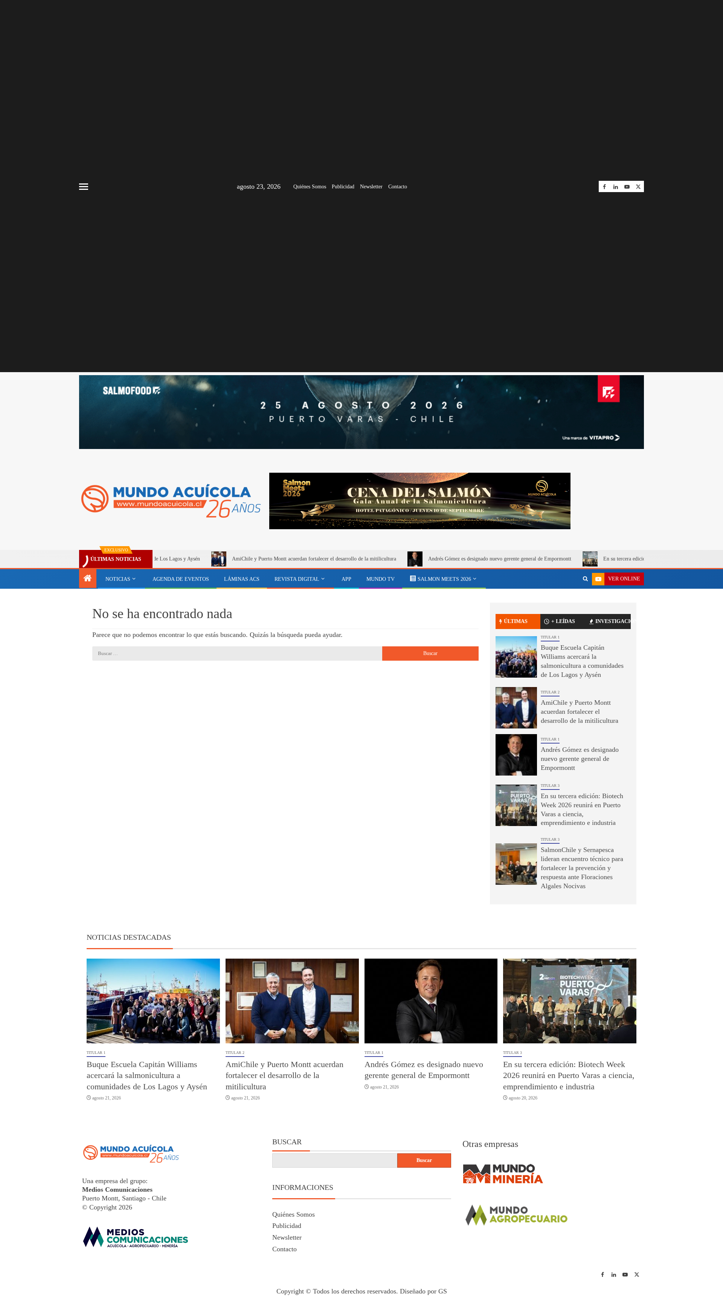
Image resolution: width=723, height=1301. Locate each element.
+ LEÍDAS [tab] (563, 621)
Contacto (397, 186)
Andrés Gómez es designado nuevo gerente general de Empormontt (450, 559)
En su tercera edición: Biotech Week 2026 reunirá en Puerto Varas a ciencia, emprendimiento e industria (569, 1075)
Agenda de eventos (181, 579)
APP (346, 579)
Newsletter (371, 186)
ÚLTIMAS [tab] (516, 621)
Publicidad (343, 186)
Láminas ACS (241, 579)
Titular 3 (550, 785)
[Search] (585, 578)
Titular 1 (550, 637)
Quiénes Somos (309, 186)
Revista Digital (297, 579)
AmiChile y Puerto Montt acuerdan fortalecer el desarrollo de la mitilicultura (265, 559)
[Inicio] (88, 579)
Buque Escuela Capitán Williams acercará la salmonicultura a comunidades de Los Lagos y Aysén (147, 1075)
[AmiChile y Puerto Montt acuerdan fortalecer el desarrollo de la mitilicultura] (516, 707)
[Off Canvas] (83, 186)
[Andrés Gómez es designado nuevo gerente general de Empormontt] (516, 755)
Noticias (117, 579)
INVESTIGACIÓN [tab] (613, 621)
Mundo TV (380, 579)
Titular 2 (550, 692)
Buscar (287, 1142)
